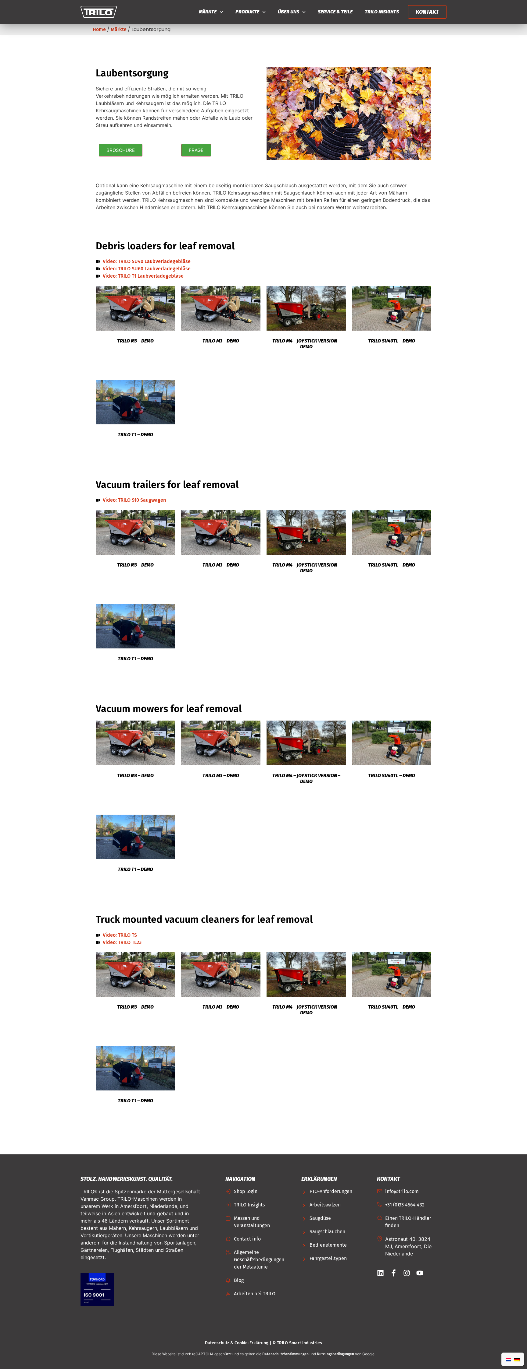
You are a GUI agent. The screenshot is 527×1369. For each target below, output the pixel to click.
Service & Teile (335, 12)
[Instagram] (406, 1272)
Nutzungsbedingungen (335, 1354)
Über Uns (288, 12)
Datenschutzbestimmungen (285, 1354)
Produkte (247, 12)
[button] (120, 150)
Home (99, 29)
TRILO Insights (382, 12)
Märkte (208, 12)
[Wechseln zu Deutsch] (517, 1359)
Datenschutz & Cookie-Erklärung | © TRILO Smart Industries (263, 1343)
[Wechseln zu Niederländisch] (508, 1359)
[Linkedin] (380, 1272)
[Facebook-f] (393, 1272)
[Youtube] (419, 1272)
